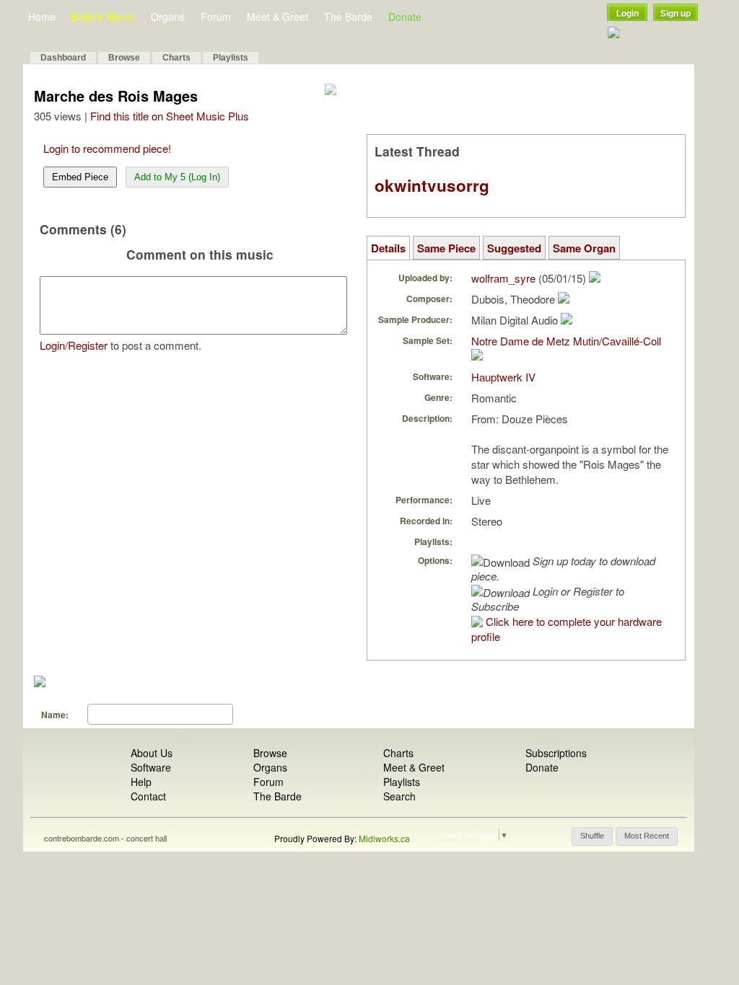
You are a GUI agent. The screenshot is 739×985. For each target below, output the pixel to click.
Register (88, 345)
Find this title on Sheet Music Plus (169, 115)
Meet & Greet (277, 16)
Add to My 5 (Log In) (177, 177)
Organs (168, 16)
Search (399, 796)
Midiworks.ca (384, 838)
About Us (151, 753)
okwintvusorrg (432, 185)
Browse (124, 58)
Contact (148, 796)
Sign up (675, 14)
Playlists (230, 58)
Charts (176, 58)
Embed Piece (80, 177)
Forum (216, 16)
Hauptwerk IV (503, 376)
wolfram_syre (503, 278)
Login (627, 14)
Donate (404, 16)
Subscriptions (556, 753)
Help (141, 781)
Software (151, 767)
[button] (592, 836)
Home (42, 16)
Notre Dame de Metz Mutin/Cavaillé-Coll (566, 340)
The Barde (348, 16)
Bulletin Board (103, 16)
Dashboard (63, 58)
